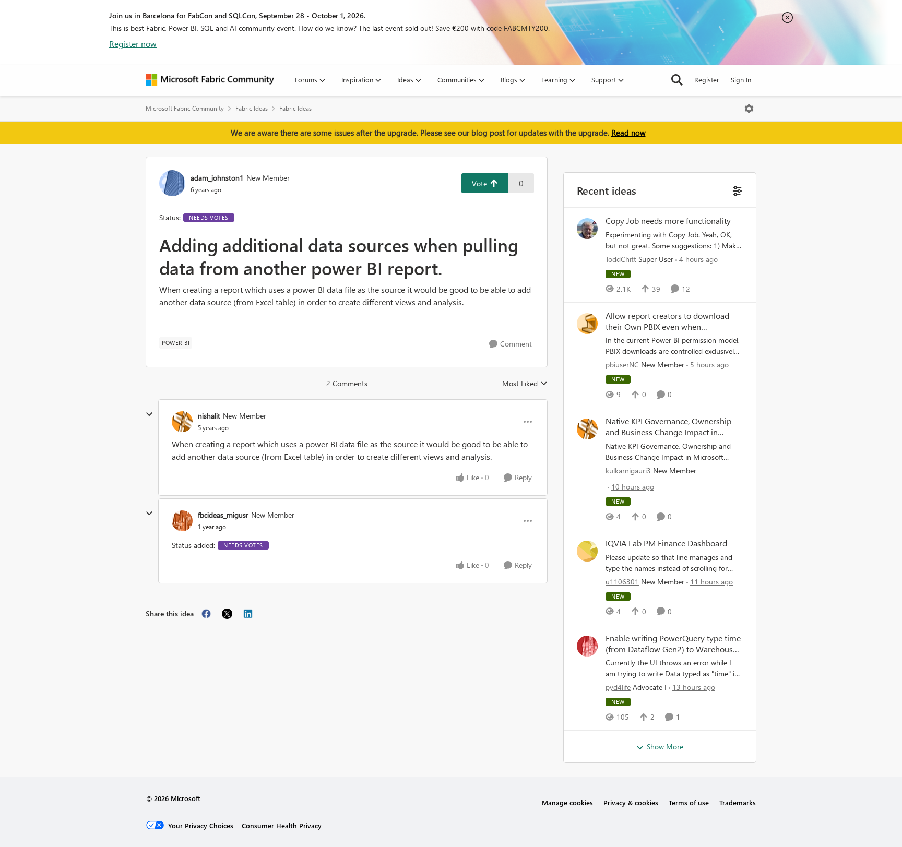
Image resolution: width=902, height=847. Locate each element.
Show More (665, 746)
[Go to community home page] (210, 80)
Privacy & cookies (630, 802)
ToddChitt (621, 259)
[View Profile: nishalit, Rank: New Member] (182, 421)
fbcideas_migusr (223, 515)
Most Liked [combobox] (525, 383)
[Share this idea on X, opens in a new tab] (227, 613)
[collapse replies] (149, 414)
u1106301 (622, 582)
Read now (628, 132)
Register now (133, 43)
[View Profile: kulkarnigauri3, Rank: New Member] (587, 429)
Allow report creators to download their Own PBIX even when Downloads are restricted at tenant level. (668, 321)
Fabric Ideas (251, 108)
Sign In (741, 79)
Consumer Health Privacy (282, 825)
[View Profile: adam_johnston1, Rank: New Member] (172, 183)
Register (706, 79)
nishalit (209, 416)
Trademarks (737, 802)
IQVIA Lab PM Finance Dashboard (666, 543)
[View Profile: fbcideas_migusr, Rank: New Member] (182, 520)
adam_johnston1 (217, 178)
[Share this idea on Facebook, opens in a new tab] (206, 613)
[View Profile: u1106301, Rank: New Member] (587, 551)
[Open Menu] (749, 108)
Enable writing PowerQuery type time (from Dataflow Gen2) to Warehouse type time (673, 644)
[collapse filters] (736, 189)
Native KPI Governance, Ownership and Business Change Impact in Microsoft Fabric (668, 427)
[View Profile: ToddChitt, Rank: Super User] (587, 228)
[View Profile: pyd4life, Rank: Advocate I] (587, 646)
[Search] (677, 80)
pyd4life (618, 687)
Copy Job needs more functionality (668, 221)
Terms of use (689, 802)
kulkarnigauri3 (628, 470)
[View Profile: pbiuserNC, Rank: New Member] (587, 323)
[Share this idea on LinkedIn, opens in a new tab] (248, 613)
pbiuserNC (622, 364)
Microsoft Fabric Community (185, 108)
